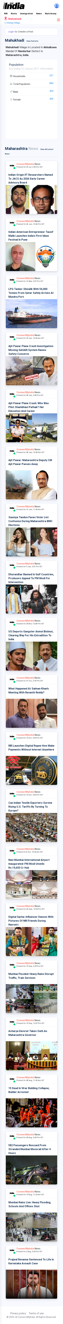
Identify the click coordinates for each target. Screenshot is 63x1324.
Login (11, 31)
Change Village (13, 23)
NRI (6, 13)
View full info (32, 41)
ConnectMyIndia (25, 164)
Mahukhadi (14, 18)
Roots (14, 13)
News (39, 13)
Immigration (26, 13)
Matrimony (50, 13)
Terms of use (36, 1313)
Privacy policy (18, 1313)
